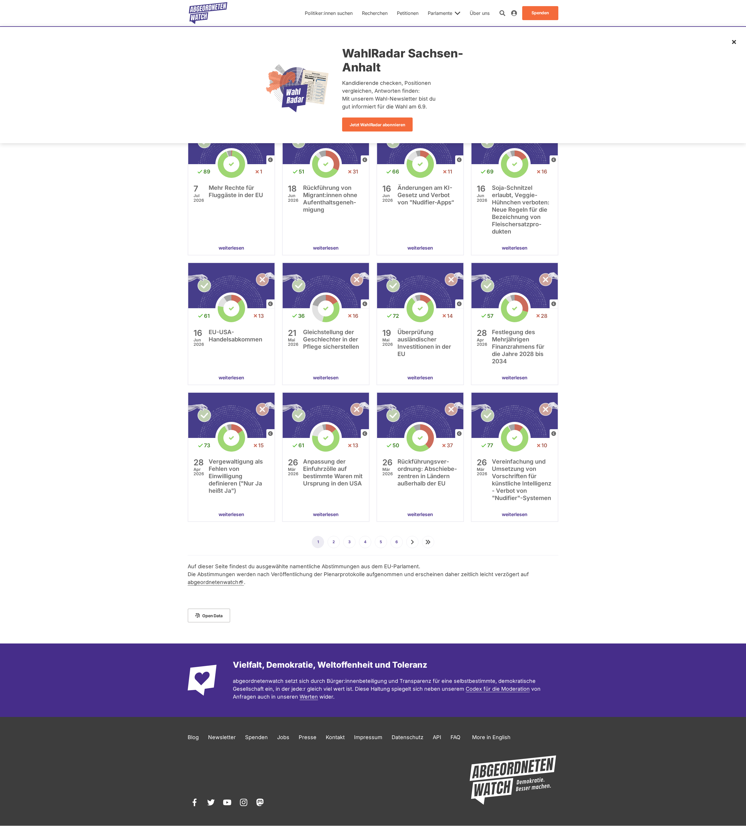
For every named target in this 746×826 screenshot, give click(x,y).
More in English (491, 737)
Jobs (283, 737)
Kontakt (335, 737)
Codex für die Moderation (498, 689)
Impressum (368, 737)
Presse (307, 737)
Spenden (256, 737)
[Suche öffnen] (502, 13)
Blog (193, 737)
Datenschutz (407, 737)
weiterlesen (231, 248)
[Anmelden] (514, 13)
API (437, 737)
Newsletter (222, 737)
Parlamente (440, 13)
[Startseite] (208, 13)
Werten (309, 697)
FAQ (455, 737)
